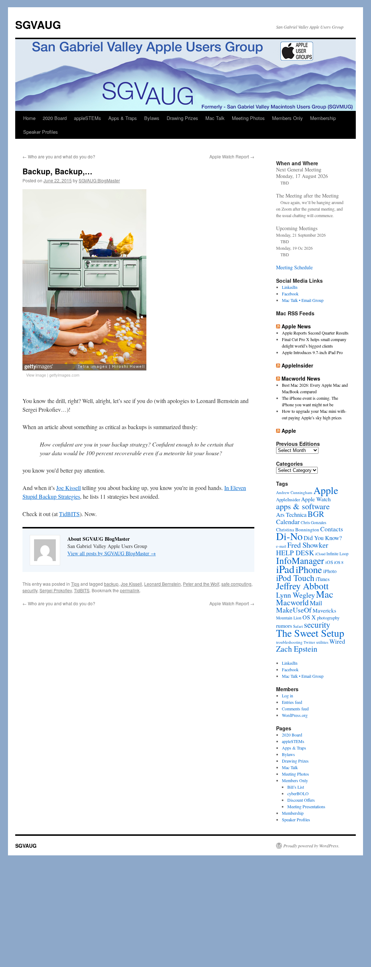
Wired (337, 641)
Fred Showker (307, 545)
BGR (316, 514)
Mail (316, 602)
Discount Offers (301, 800)
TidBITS (69, 514)
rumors (284, 625)
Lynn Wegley (295, 595)
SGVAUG (38, 24)
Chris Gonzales (313, 522)
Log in (287, 695)
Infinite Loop (337, 553)
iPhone (309, 569)
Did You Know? (323, 538)
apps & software (303, 506)
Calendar (288, 521)
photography (328, 618)
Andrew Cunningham (294, 492)
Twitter (309, 642)
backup (111, 584)
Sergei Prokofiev (55, 590)
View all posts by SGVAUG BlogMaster (111, 553)
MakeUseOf (294, 610)
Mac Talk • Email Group (303, 300)
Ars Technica (291, 515)
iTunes (323, 578)
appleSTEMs (87, 118)
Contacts (331, 529)
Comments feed (295, 708)
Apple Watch (316, 499)
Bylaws (151, 118)
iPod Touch (295, 578)
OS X (309, 617)
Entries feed (292, 702)
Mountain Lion (288, 618)
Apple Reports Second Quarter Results (315, 333)
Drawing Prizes (182, 118)
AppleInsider (297, 365)
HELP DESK (295, 552)
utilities (322, 642)
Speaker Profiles (40, 131)
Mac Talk (215, 118)
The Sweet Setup (310, 633)
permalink (129, 590)
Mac (324, 594)
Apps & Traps (122, 118)
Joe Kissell (68, 487)
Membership (323, 118)
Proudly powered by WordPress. (311, 845)
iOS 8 (338, 562)
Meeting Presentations (306, 806)
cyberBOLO (298, 793)
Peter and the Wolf (201, 584)
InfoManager (300, 560)
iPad (285, 569)
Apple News (296, 326)
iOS (329, 562)
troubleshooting (289, 642)
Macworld (292, 602)
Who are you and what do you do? (58, 156)
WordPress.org (295, 715)
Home (29, 118)
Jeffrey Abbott (302, 586)
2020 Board (55, 118)
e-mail (281, 546)
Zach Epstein (296, 648)
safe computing (236, 584)
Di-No (289, 536)
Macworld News (301, 378)
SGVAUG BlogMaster (99, 180)
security (29, 590)
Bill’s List (295, 787)
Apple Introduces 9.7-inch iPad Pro (312, 352)
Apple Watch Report (231, 156)
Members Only (287, 118)
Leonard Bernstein (162, 584)
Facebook (290, 293)
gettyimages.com (64, 375)
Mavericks (324, 610)
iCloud (320, 553)
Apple (289, 430)
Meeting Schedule (294, 267)
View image (36, 375)
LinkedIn (289, 287)
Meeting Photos (248, 118)
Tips (75, 584)
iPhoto (330, 571)
